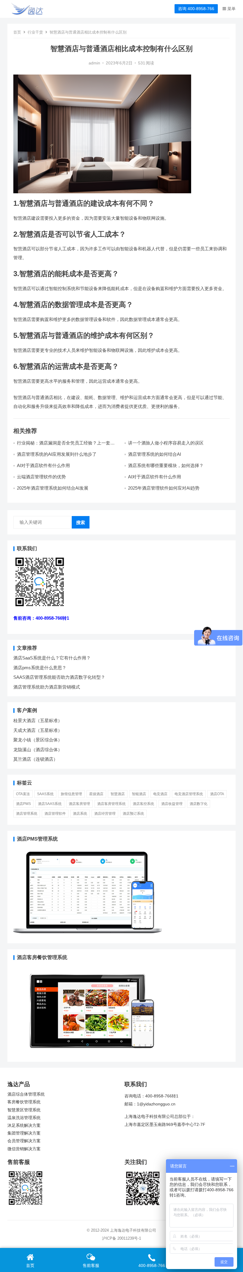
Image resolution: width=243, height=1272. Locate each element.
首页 (17, 32)
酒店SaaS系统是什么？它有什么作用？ (52, 657)
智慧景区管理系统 (24, 1110)
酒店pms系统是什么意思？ (39, 667)
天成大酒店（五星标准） (37, 730)
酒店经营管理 (105, 813)
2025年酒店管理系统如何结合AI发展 (52, 488)
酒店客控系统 (143, 804)
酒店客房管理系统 (111, 804)
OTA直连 (23, 794)
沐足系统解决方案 (24, 1125)
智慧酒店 (118, 794)
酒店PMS (23, 804)
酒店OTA (217, 794)
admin (94, 63)
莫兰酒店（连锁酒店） (35, 759)
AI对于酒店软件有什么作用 (43, 465)
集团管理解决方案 (24, 1133)
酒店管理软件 (55, 813)
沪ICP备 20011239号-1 (121, 1238)
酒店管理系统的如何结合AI (154, 454)
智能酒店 (139, 794)
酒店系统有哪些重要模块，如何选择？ (166, 465)
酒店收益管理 (172, 804)
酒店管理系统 (26, 813)
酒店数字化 (198, 804)
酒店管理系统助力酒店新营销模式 (46, 686)
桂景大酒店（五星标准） (37, 720)
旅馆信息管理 (71, 794)
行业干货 (35, 32)
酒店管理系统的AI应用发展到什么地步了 (57, 454)
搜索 (80, 522)
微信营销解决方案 (24, 1149)
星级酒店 (96, 794)
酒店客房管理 (79, 804)
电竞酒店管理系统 (189, 794)
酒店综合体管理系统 (26, 1094)
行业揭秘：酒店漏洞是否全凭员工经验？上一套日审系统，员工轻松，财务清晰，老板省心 (66, 445)
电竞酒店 (160, 794)
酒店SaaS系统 (50, 804)
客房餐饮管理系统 (24, 1102)
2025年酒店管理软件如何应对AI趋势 (163, 488)
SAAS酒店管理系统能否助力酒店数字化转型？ (59, 677)
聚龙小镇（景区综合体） (37, 739)
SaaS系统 (45, 794)
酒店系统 (80, 813)
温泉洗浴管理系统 (24, 1118)
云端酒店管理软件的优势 (41, 476)
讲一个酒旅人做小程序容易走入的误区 (166, 442)
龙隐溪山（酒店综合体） (37, 749)
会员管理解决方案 (24, 1141)
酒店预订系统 (133, 813)
